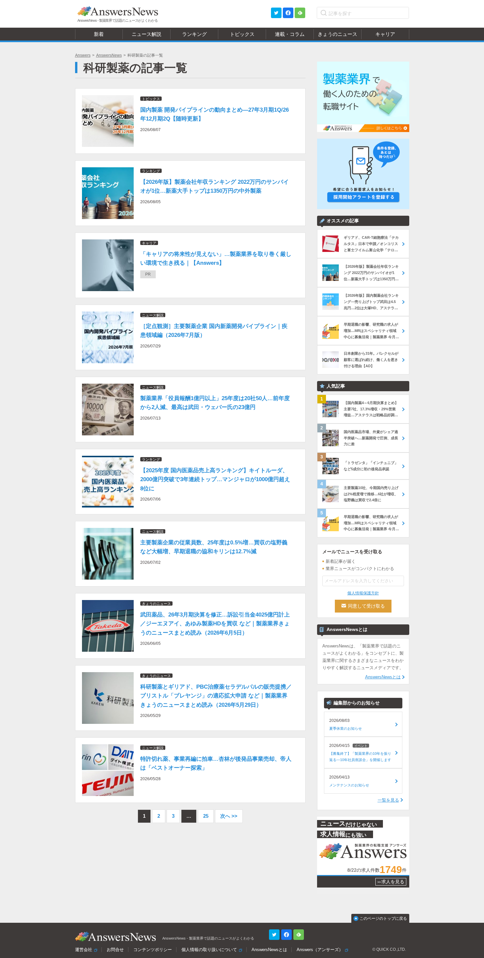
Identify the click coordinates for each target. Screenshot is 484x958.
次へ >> (228, 816)
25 (205, 816)
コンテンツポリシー (152, 949)
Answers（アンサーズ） (320, 949)
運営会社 (83, 949)
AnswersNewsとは (383, 676)
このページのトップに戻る (383, 918)
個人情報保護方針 (363, 593)
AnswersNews (109, 55)
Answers (83, 55)
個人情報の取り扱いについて (209, 949)
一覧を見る (388, 800)
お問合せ (115, 949)
